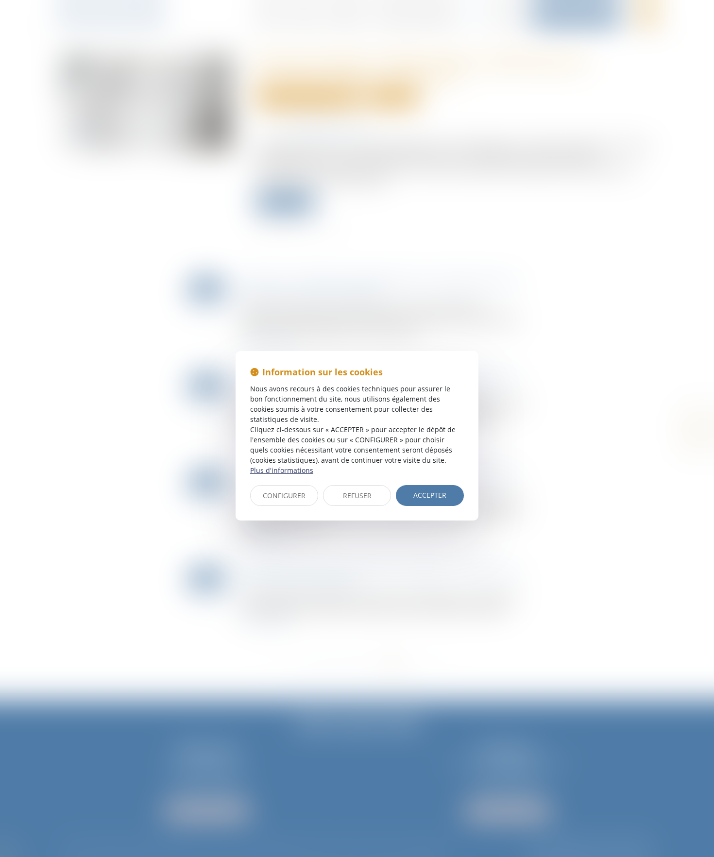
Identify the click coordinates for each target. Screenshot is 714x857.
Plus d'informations (281, 470)
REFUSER (357, 495)
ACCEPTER (429, 495)
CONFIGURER (284, 495)
